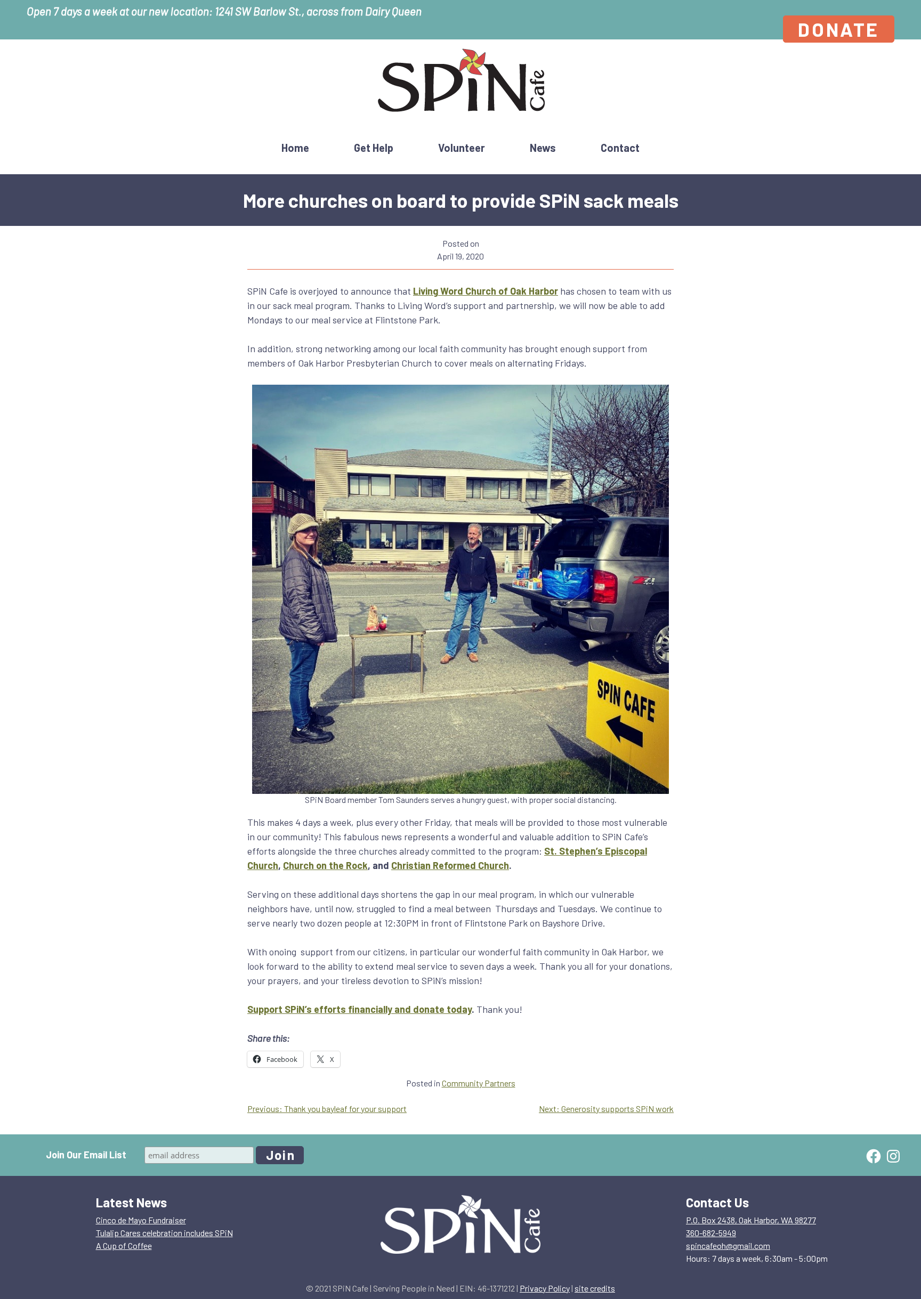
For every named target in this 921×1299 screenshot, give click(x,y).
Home (295, 147)
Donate (838, 29)
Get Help (373, 147)
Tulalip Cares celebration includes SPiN (164, 1233)
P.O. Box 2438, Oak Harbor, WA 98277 (751, 1220)
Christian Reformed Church (450, 865)
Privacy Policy (545, 1288)
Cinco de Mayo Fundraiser (141, 1220)
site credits (595, 1288)
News (543, 147)
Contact (620, 147)
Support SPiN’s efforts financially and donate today (359, 1009)
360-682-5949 (711, 1233)
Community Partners (478, 1083)
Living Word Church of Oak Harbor (485, 291)
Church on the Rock (325, 865)
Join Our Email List (86, 1154)
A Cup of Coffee (124, 1245)
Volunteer (461, 147)
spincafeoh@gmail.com (728, 1245)
